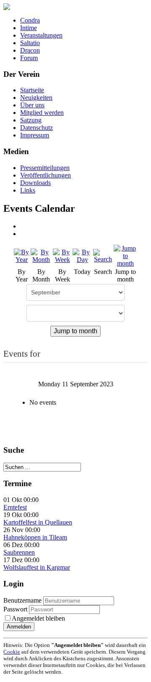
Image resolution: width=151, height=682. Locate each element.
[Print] (23, 226)
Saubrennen (19, 552)
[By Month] (41, 255)
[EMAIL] (23, 233)
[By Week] (62, 255)
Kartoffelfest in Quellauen (37, 522)
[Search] (103, 255)
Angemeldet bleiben (38, 618)
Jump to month (75, 331)
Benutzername (22, 600)
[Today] (82, 255)
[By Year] (22, 255)
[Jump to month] (125, 255)
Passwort (16, 609)
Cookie (11, 652)
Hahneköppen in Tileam (35, 537)
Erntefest (15, 507)
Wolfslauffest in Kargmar (36, 567)
